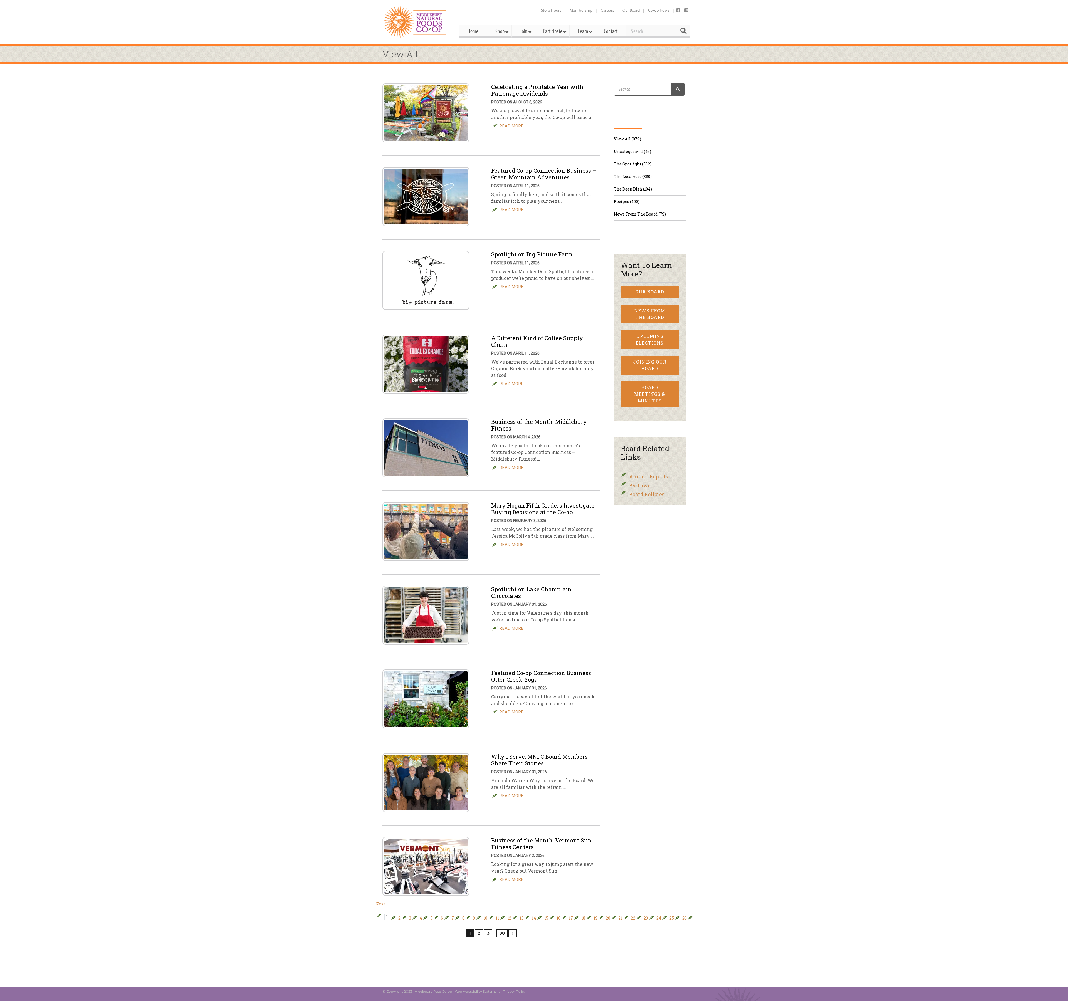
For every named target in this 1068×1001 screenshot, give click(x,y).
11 (497, 918)
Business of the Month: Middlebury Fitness (539, 425)
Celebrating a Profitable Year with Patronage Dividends (537, 90)
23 (646, 918)
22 (633, 918)
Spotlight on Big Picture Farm (532, 254)
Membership (581, 10)
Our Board (631, 10)
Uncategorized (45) (632, 151)
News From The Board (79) (640, 214)
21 (620, 918)
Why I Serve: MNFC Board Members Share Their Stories (539, 760)
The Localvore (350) (633, 176)
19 (595, 918)
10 (485, 918)
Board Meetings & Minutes (649, 394)
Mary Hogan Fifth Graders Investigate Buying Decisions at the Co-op (542, 509)
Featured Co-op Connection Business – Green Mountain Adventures (544, 174)
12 (509, 918)
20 (608, 918)
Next (380, 903)
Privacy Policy (514, 991)
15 (546, 918)
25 (671, 918)
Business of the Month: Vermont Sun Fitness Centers (541, 844)
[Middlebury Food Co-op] (415, 22)
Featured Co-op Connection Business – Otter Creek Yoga (544, 676)
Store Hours (551, 10)
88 (502, 933)
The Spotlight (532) (632, 164)
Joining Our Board (649, 365)
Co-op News (658, 10)
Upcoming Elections (650, 339)
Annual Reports (648, 476)
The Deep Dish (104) (633, 189)
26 (684, 918)
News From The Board (649, 314)
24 (658, 918)
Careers (607, 10)
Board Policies (646, 494)
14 (534, 918)
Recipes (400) (626, 201)
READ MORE (512, 126)
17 (571, 918)
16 (558, 918)
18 (583, 918)
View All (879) (627, 139)
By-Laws (640, 485)
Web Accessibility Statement (477, 991)
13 (521, 918)
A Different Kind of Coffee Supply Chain (537, 341)
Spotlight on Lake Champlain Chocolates (531, 592)
